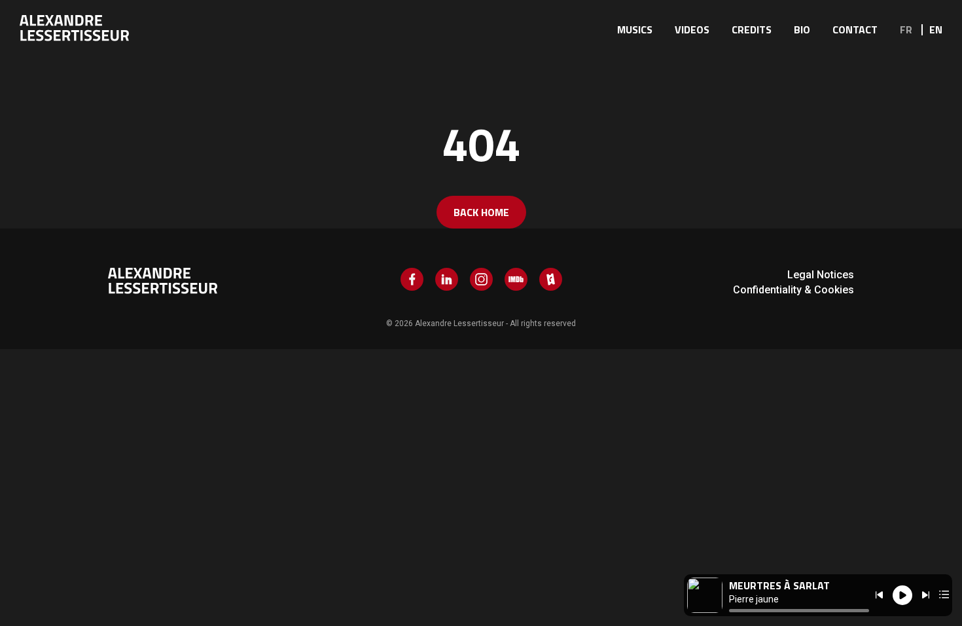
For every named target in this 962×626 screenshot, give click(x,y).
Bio (802, 29)
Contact (855, 29)
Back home (481, 212)
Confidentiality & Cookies (793, 290)
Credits (752, 29)
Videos (692, 29)
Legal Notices (820, 274)
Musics (634, 29)
